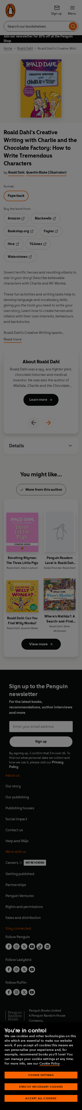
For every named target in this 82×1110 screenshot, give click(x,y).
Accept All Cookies (40, 1098)
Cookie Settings (41, 1075)
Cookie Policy (49, 1063)
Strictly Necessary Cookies (41, 1086)
